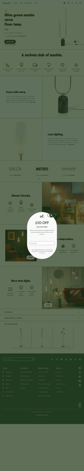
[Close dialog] (51, 215)
